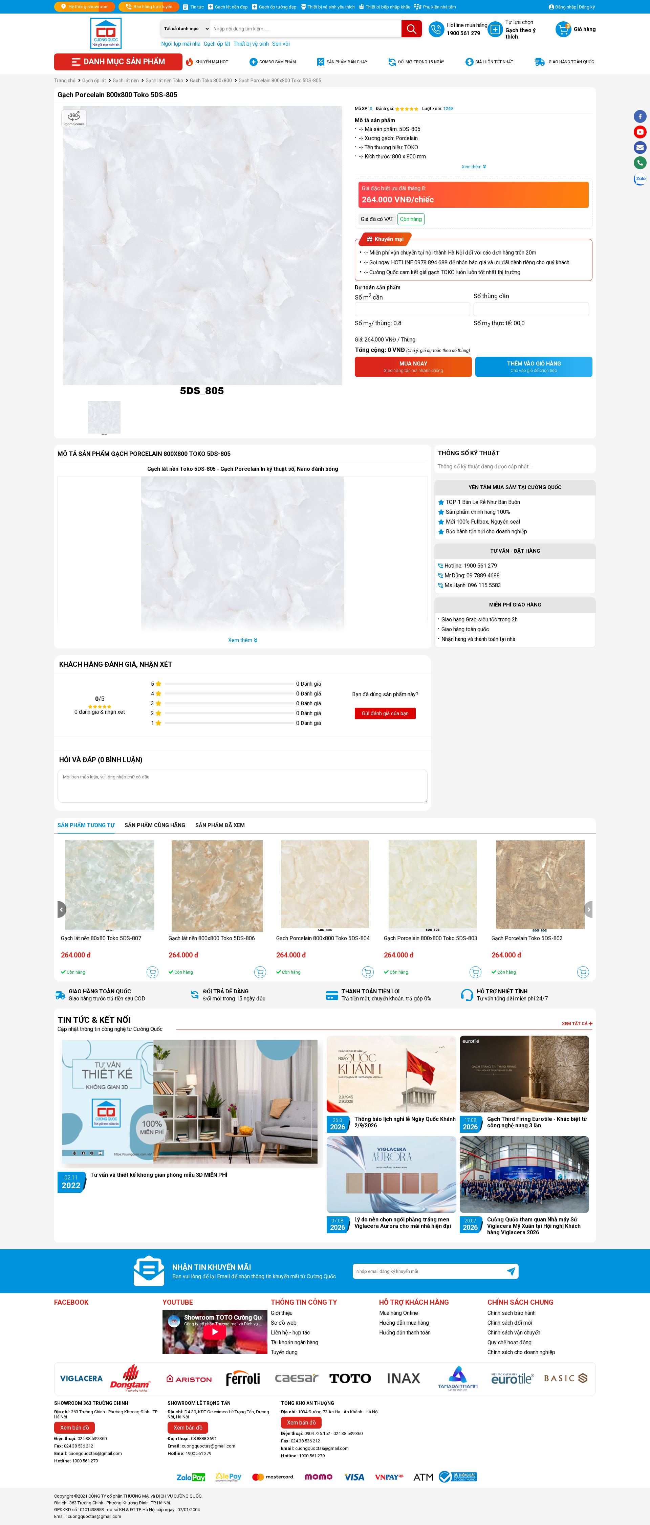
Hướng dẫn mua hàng (404, 1323)
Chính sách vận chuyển (514, 1332)
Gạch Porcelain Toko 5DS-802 (527, 938)
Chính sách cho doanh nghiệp (521, 1352)
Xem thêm (471, 166)
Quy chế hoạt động (510, 1342)
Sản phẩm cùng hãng (155, 825)
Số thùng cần (491, 295)
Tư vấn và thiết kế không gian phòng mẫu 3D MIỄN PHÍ (158, 1175)
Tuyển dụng (284, 1352)
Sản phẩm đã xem (220, 825)
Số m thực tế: (499, 322)
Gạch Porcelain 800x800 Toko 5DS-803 (430, 938)
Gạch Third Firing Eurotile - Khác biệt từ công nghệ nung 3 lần (537, 1122)
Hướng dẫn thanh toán (405, 1332)
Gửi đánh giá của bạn (385, 713)
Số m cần (369, 295)
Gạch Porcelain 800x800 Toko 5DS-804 (323, 938)
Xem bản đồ (74, 1427)
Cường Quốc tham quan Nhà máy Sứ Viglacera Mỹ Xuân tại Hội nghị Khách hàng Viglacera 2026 (534, 1226)
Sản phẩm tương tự (86, 825)
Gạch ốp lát (217, 44)
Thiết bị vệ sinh (251, 44)
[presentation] (62, 909)
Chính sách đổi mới (510, 1323)
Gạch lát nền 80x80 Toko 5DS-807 (101, 938)
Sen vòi (281, 44)
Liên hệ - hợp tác (290, 1332)
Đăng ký (587, 6)
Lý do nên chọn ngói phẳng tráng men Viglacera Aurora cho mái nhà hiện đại (402, 1222)
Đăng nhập (566, 6)
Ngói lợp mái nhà (180, 44)
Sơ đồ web (284, 1323)
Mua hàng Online (398, 1313)
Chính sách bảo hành (512, 1313)
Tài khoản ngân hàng (294, 1342)
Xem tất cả (575, 1023)
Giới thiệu (281, 1313)
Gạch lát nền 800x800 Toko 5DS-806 (212, 938)
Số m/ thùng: (378, 322)
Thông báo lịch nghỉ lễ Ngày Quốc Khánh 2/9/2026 (405, 1122)
